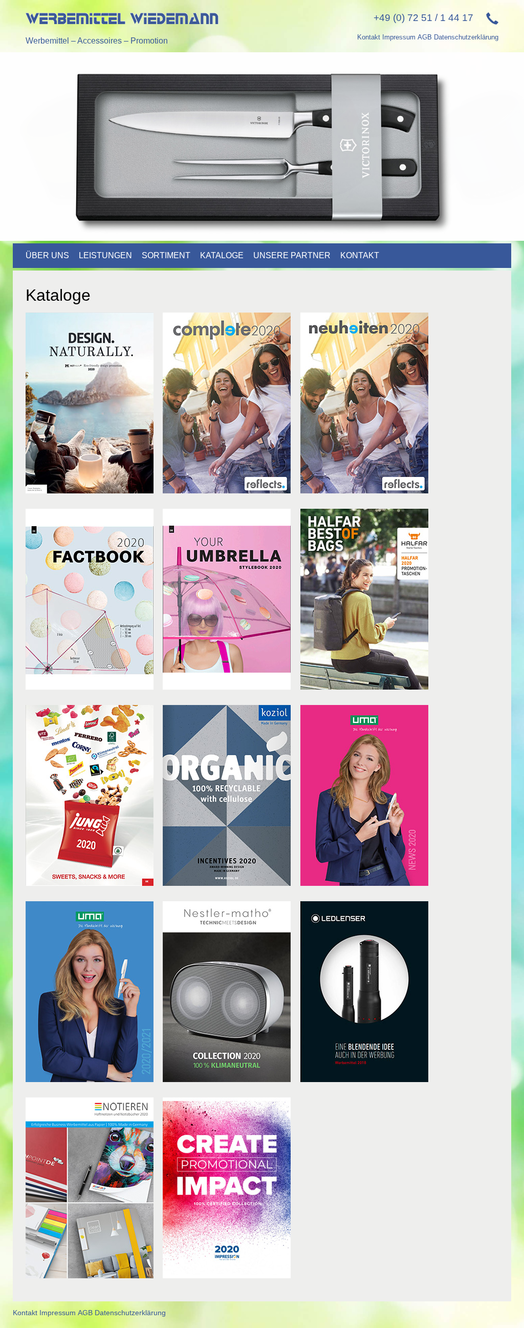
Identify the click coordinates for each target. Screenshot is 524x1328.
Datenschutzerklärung (466, 37)
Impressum (399, 37)
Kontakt (368, 37)
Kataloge (222, 255)
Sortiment (166, 255)
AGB (425, 37)
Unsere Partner (292, 255)
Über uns (47, 255)
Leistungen (105, 255)
